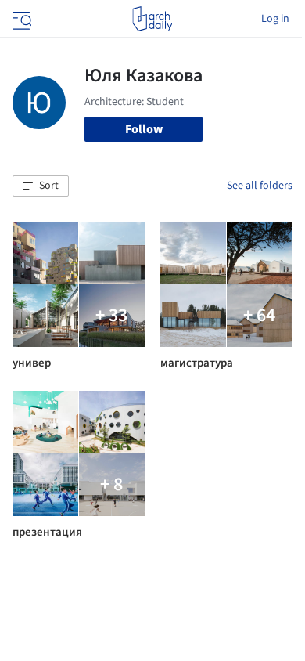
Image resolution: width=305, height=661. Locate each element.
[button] (41, 186)
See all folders (259, 185)
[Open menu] (20, 19)
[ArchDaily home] (152, 18)
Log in (275, 18)
